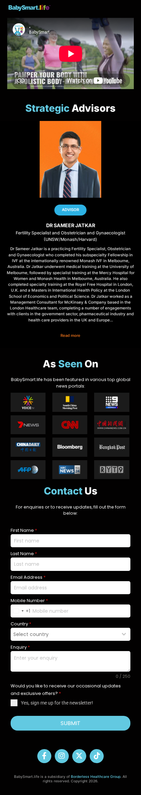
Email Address (28, 577)
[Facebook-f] (44, 756)
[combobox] (20, 610)
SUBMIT (70, 723)
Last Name (24, 553)
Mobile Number (29, 600)
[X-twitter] (79, 756)
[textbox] (64, 634)
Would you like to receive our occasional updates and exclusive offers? (66, 690)
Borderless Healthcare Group (95, 776)
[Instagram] (62, 756)
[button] (133, 8)
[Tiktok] (97, 756)
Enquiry (20, 647)
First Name (24, 530)
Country (21, 624)
